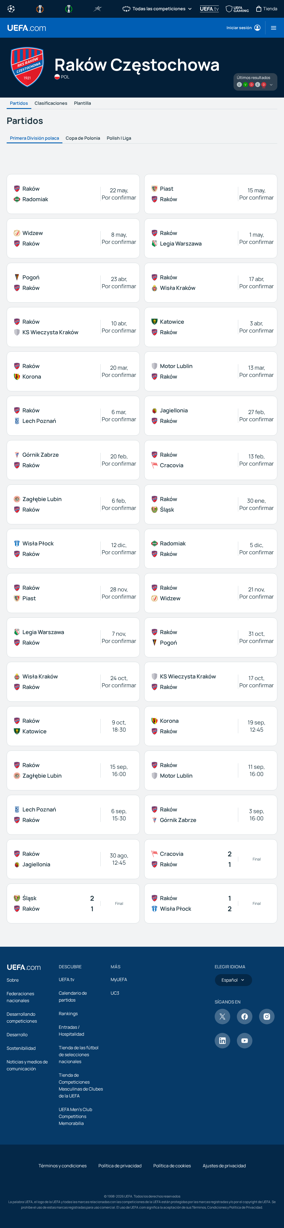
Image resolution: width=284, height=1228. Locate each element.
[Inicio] (24, 967)
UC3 (115, 993)
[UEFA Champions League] (11, 8)
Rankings (68, 1013)
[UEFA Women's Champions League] (126, 8)
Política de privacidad (119, 1166)
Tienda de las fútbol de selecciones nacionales (78, 1054)
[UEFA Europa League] (40, 8)
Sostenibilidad (21, 1048)
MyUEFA (119, 979)
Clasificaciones (51, 103)
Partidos (19, 103)
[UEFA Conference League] (68, 8)
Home (27, 28)
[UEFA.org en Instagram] (267, 1023)
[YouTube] (244, 1047)
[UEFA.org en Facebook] (244, 1023)
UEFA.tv (66, 979)
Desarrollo (17, 1035)
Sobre (13, 980)
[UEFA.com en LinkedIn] (222, 1047)
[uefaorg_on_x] (222, 1023)
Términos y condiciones (63, 1166)
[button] (271, 27)
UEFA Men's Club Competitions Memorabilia (75, 1116)
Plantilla (82, 103)
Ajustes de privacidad (224, 1166)
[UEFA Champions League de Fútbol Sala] (97, 8)
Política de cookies (172, 1166)
